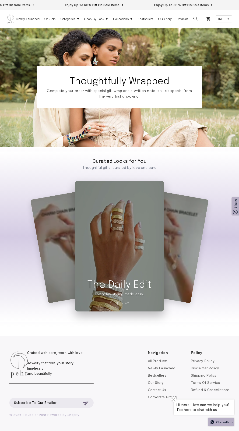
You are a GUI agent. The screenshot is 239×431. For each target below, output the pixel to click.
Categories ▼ (70, 19)
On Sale (50, 19)
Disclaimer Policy (205, 368)
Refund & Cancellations (210, 390)
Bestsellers (145, 19)
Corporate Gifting (162, 397)
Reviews (182, 19)
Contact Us (157, 390)
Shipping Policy (204, 375)
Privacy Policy (202, 361)
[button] (195, 19)
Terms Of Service (205, 383)
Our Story (165, 19)
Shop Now (119, 302)
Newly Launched (27, 19)
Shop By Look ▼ (96, 19)
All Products (158, 361)
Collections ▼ (123, 19)
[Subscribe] (86, 403)
